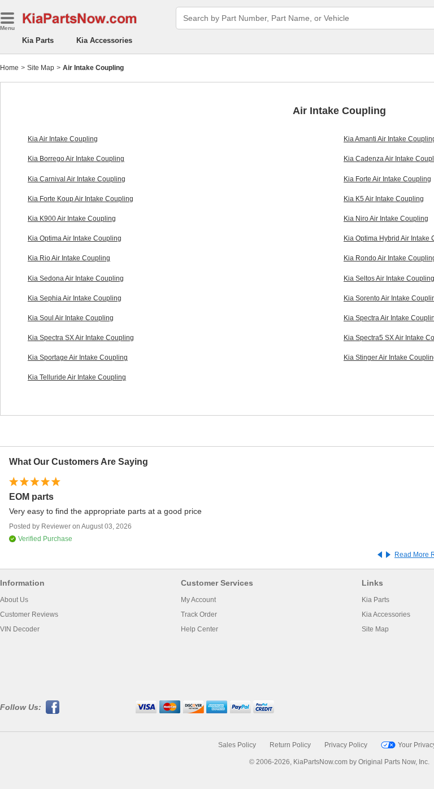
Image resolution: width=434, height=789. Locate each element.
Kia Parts (38, 40)
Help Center (199, 629)
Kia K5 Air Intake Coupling (384, 199)
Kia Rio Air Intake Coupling (69, 258)
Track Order (199, 614)
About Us (14, 600)
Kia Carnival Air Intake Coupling (76, 179)
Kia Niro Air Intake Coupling (386, 219)
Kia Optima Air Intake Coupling (74, 238)
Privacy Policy (345, 745)
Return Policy (290, 745)
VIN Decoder (20, 629)
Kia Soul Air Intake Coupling (71, 318)
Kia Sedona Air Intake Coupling (76, 278)
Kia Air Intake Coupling (63, 139)
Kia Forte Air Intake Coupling (387, 179)
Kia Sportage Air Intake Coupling (78, 357)
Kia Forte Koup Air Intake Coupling (80, 199)
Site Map (40, 68)
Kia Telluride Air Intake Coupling (77, 377)
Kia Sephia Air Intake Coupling (74, 298)
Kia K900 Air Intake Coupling (72, 219)
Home (9, 68)
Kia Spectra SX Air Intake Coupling (81, 338)
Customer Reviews (29, 614)
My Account (198, 600)
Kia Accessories (104, 40)
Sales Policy (237, 745)
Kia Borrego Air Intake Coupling (76, 159)
